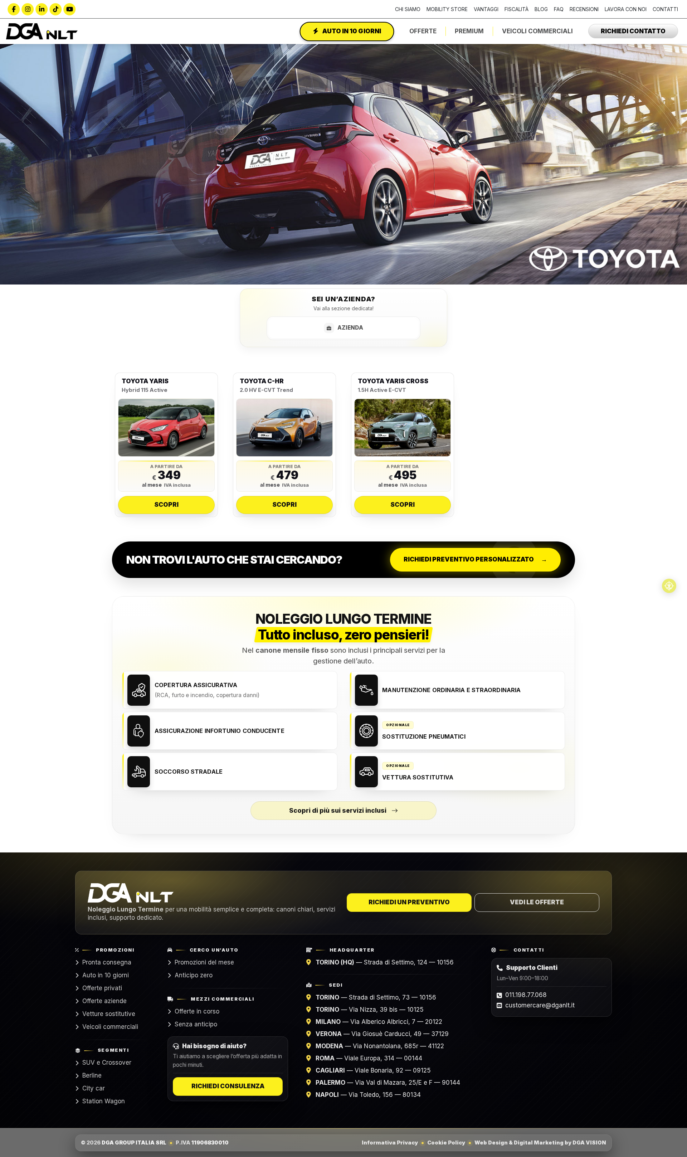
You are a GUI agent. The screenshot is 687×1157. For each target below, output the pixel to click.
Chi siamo (407, 9)
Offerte (423, 31)
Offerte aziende (104, 1001)
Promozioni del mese (204, 962)
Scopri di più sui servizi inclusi (337, 810)
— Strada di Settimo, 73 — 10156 (376, 997)
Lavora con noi (626, 9)
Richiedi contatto (633, 31)
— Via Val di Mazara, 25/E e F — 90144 (388, 1082)
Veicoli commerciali (110, 1026)
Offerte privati (102, 988)
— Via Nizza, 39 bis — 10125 (370, 1009)
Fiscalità (516, 9)
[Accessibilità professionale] (669, 586)
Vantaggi (486, 9)
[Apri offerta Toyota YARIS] (166, 428)
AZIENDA (350, 327)
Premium (469, 31)
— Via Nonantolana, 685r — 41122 (380, 1046)
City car (93, 1088)
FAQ (559, 9)
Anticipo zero (194, 975)
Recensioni (584, 9)
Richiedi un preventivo (409, 902)
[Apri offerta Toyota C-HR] (284, 428)
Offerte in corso (197, 1011)
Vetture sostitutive (108, 1013)
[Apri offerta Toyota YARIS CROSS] (402, 428)
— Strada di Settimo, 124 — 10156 (385, 962)
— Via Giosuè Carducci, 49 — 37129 (382, 1033)
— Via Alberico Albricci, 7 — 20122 (379, 1021)
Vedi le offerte (537, 902)
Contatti (665, 9)
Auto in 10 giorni (351, 30)
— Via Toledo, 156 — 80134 (368, 1094)
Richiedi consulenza (227, 1086)
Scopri (166, 504)
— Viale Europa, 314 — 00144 (369, 1058)
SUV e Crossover (106, 1062)
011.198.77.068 (525, 994)
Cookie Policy (446, 1142)
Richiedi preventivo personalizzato (475, 559)
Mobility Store (447, 9)
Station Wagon (103, 1101)
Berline (92, 1075)
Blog (541, 9)
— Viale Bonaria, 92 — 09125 (373, 1070)
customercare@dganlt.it (539, 1005)
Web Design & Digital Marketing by (540, 1142)
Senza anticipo (196, 1024)
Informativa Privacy (390, 1142)
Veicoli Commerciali (537, 31)
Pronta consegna (106, 962)
